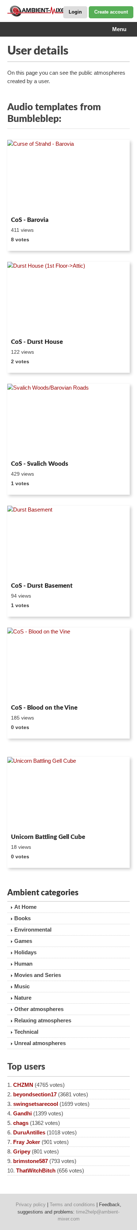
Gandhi (22, 1113)
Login (75, 12)
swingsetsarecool (35, 1104)
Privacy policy (31, 1204)
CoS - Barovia (30, 220)
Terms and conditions (72, 1204)
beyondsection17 (35, 1094)
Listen (25, 203)
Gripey (21, 1151)
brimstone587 (30, 1161)
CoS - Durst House (37, 342)
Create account (111, 12)
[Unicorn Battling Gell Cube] (68, 793)
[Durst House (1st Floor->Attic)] (68, 298)
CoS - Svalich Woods (39, 464)
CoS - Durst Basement (42, 586)
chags (20, 1123)
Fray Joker (26, 1142)
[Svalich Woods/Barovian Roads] (68, 420)
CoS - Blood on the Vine (44, 708)
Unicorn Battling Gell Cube (48, 837)
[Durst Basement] (68, 542)
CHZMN (23, 1085)
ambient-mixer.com (43, 11)
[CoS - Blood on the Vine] (68, 664)
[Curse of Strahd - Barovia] (68, 176)
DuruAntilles (29, 1132)
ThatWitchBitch (36, 1170)
